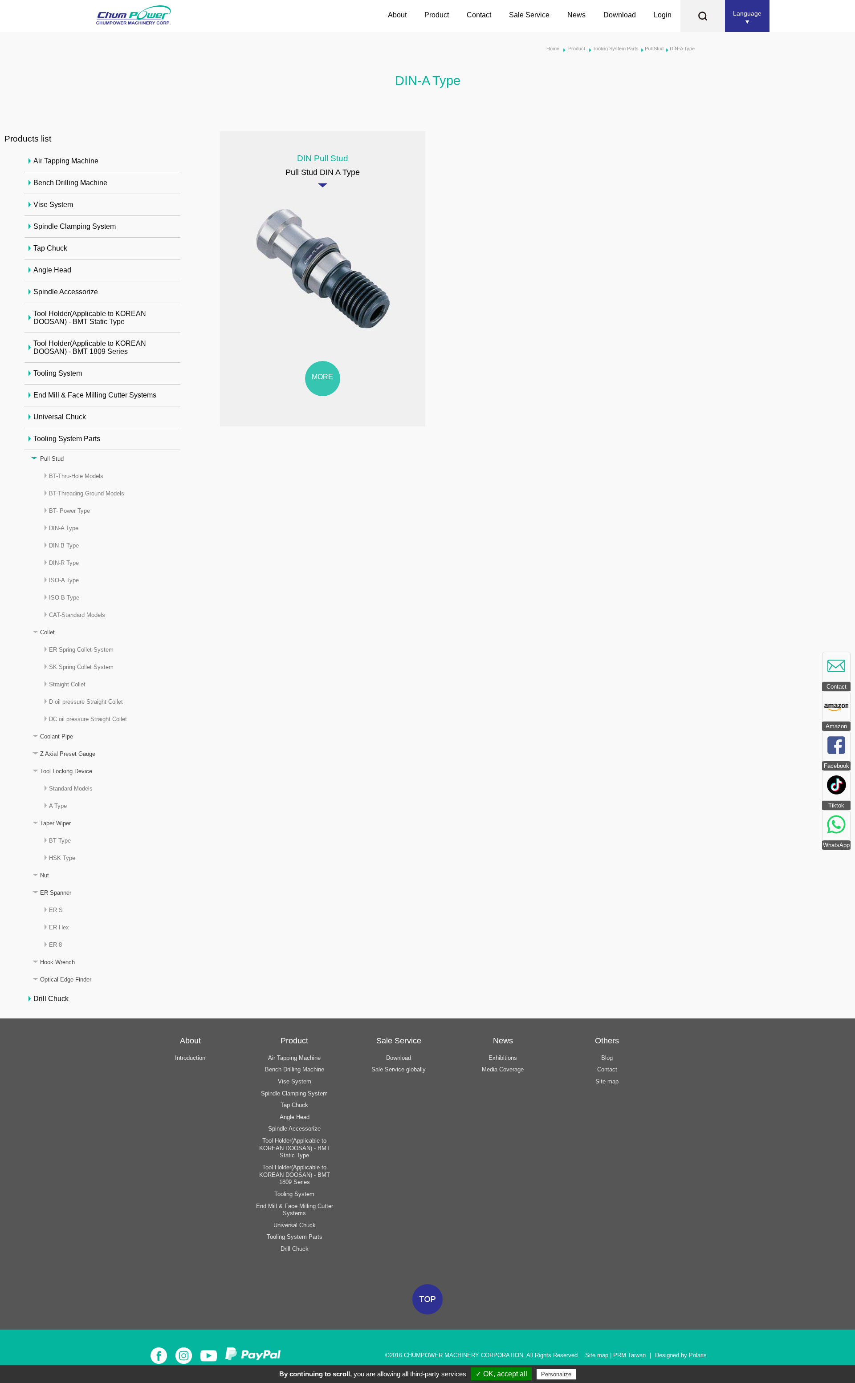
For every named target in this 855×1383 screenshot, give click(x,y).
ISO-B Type (64, 597)
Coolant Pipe (56, 736)
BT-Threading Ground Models (86, 493)
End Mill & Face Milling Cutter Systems (94, 395)
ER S (56, 910)
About (397, 15)
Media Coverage (503, 1069)
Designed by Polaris (681, 1355)
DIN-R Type (64, 563)
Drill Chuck (51, 998)
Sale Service (529, 15)
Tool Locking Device (66, 771)
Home (552, 48)
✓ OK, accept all (501, 1374)
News (576, 15)
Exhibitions (503, 1057)
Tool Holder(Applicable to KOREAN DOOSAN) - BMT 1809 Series (89, 347)
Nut (44, 875)
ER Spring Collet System (81, 649)
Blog (607, 1057)
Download (619, 15)
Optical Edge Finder (65, 979)
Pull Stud (654, 48)
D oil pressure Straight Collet (86, 701)
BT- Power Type (69, 510)
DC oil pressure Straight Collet (88, 719)
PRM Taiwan (629, 1355)
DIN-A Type (682, 48)
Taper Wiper (55, 823)
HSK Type (62, 858)
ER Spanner (55, 892)
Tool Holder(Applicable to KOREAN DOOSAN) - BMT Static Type (89, 317)
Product (436, 15)
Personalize (556, 1374)
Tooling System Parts (616, 48)
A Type (58, 806)
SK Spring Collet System (81, 667)
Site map (607, 1081)
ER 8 (55, 944)
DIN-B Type (64, 545)
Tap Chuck (50, 248)
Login (663, 15)
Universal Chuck (59, 417)
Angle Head (52, 270)
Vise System (53, 204)
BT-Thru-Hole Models (76, 476)
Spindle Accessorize (65, 292)
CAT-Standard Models (77, 615)
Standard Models (71, 788)
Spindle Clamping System (74, 226)
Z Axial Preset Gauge (67, 753)
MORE (322, 377)
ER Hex (59, 927)
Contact (479, 15)
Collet (47, 632)
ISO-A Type (64, 580)
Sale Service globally (398, 1069)
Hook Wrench (57, 962)
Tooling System (57, 373)
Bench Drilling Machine (70, 183)
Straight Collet (67, 684)
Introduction (190, 1057)
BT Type (60, 840)
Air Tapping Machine (65, 161)
